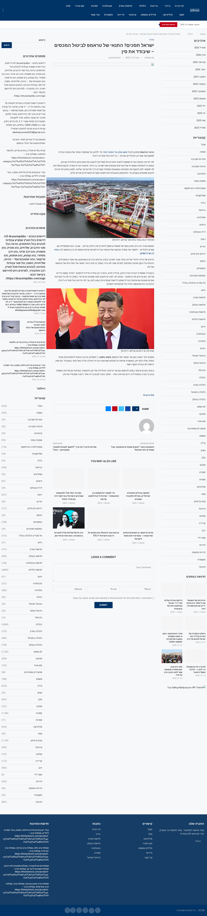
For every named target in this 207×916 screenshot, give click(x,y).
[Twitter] (19, 24)
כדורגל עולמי (22, 610)
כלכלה (142, 6)
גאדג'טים (22, 474)
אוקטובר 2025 (198, 91)
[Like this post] (135, 408)
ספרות (22, 720)
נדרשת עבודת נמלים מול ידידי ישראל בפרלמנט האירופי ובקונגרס (173, 604)
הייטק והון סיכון (22, 508)
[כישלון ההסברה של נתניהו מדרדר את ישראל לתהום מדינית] (195, 623)
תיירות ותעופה (22, 788)
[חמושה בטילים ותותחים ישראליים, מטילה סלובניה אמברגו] (138, 478)
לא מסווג (22, 651)
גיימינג (22, 481)
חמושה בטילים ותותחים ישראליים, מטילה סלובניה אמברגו (138, 496)
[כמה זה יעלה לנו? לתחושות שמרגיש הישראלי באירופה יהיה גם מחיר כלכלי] (69, 478)
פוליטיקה (168, 14)
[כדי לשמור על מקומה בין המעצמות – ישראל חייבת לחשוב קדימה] (103, 478)
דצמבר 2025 (199, 76)
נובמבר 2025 (199, 84)
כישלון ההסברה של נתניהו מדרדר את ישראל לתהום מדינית (196, 636)
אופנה (22, 412)
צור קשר (95, 14)
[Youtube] (16, 24)
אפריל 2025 (199, 127)
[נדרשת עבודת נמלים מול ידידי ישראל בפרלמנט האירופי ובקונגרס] (172, 590)
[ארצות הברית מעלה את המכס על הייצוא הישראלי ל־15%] (103, 517)
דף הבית (179, 6)
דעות (22, 494)
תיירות (120, 14)
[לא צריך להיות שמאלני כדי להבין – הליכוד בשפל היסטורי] (195, 656)
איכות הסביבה (22, 426)
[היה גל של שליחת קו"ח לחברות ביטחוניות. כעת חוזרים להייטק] (69, 517)
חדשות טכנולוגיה (22, 563)
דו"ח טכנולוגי (22, 488)
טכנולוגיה (107, 6)
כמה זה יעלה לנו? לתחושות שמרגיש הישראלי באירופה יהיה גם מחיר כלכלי (68, 496)
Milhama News (169, 910)
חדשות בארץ (125, 6)
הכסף (22, 515)
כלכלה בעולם (22, 645)
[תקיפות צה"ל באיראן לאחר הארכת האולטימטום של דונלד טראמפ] (11, 327)
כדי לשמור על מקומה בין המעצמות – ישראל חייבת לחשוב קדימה (103, 496)
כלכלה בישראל (22, 638)
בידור (167, 6)
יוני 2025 (201, 113)
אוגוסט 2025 (199, 98)
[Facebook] (22, 24)
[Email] (12, 24)
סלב (68, 6)
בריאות (154, 6)
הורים (22, 501)
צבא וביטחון (22, 740)
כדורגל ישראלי (22, 604)
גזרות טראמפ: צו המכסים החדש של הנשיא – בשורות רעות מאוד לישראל (138, 535)
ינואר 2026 (200, 69)
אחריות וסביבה (22, 419)
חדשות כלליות (22, 569)
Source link (148, 395)
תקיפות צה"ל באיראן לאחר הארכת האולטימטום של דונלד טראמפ (35, 326)
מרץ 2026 (200, 55)
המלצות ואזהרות (22, 528)
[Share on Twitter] (121, 408)
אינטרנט (22, 433)
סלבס (22, 706)
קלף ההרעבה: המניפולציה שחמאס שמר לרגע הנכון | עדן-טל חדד (173, 671)
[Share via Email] (108, 408)
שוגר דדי (22, 774)
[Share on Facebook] (127, 408)
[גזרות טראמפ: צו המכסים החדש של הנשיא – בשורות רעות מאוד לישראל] (138, 517)
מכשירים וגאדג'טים (22, 672)
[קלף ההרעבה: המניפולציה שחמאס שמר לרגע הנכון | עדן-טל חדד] (172, 656)
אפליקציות (22, 453)
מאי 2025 (201, 120)
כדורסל (22, 617)
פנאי (22, 733)
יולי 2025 (201, 106)
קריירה (22, 761)
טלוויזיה (22, 590)
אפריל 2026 (199, 47)
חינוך (22, 576)
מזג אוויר (79, 6)
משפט (22, 679)
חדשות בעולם (22, 556)
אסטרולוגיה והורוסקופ (22, 447)
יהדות (22, 597)
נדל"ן (22, 685)
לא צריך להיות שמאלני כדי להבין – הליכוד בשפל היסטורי (195, 669)
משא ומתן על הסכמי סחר (115, 152)
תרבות (22, 802)
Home (202, 34)
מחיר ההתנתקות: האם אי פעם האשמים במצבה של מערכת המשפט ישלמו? (172, 637)
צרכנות (132, 14)
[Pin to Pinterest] (114, 408)
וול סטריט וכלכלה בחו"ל (22, 535)
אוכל (22, 406)
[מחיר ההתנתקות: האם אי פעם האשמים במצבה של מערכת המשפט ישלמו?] (172, 623)
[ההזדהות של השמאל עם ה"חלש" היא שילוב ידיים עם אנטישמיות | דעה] (195, 590)
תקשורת (108, 14)
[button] (155, 24)
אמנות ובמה (22, 440)
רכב (22, 767)
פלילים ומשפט (148, 14)
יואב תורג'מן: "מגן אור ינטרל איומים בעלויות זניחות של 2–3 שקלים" (124, 24)
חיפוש (42, 40)
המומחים (22, 522)
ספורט (94, 6)
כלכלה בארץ (22, 631)
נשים (22, 692)
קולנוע (22, 754)
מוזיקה (22, 658)
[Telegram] (9, 24)
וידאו (22, 542)
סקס (181, 14)
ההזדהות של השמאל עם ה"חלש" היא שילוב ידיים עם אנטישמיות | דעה (195, 604)
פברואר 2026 (199, 62)
